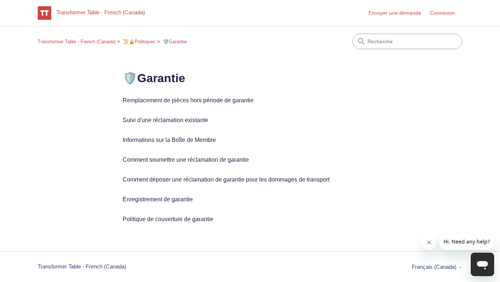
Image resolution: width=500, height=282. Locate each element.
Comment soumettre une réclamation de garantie (186, 160)
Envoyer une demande (395, 13)
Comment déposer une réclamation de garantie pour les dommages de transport (226, 179)
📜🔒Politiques (139, 41)
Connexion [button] (442, 13)
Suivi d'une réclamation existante (165, 120)
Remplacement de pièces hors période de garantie (188, 100)
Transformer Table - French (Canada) (77, 41)
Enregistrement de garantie (158, 199)
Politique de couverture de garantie (168, 219)
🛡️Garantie (175, 41)
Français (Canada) (435, 267)
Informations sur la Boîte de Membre (169, 140)
